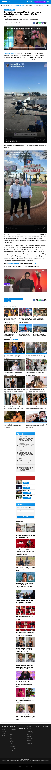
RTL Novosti (20, 504)
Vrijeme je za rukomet (30, 732)
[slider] (25, 47)
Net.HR (37, 726)
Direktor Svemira (38, 5)
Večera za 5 (29, 744)
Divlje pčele (29, 5)
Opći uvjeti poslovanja (25, 761)
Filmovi (4, 731)
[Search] (48, 2)
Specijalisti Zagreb (12, 733)
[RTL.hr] (6, 2)
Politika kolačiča (32, 760)
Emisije (3, 733)
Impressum (4, 760)
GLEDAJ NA (38, 1)
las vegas (7, 301)
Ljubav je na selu (29, 740)
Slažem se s (25, 514)
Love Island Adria (13, 730)
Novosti (5, 726)
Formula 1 (47, 5)
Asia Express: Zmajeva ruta (12, 741)
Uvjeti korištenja (10, 760)
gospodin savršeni (18, 299)
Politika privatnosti (18, 760)
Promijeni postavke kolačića (42, 760)
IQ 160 (11, 736)
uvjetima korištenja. (28, 514)
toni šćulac (8, 299)
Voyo (3, 735)
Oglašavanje (25, 760)
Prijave (45, 726)
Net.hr (15, 340)
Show (18, 478)
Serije (3, 729)
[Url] (45, 23)
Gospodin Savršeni (19, 5)
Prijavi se (25, 516)
